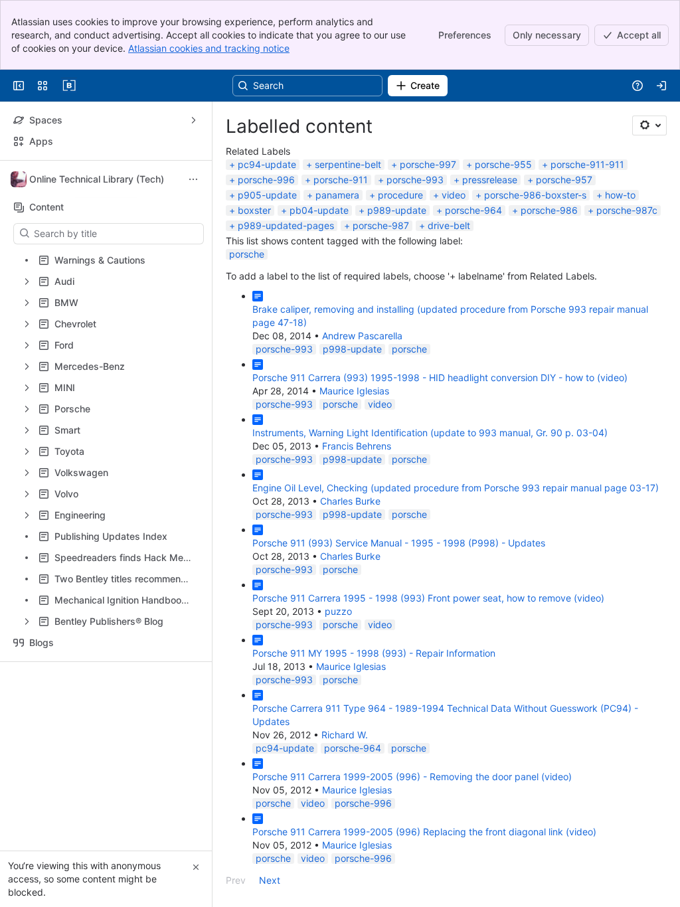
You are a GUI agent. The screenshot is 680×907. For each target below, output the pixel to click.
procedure (400, 195)
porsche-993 (415, 179)
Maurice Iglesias (354, 390)
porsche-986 (549, 210)
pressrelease (489, 179)
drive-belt (449, 225)
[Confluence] (69, 85)
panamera (337, 195)
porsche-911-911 (587, 164)
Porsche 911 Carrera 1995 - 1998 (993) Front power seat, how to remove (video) (428, 598)
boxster (254, 210)
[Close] (196, 867)
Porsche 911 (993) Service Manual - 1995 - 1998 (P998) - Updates (398, 542)
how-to (620, 195)
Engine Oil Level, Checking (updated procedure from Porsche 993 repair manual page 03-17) (455, 487)
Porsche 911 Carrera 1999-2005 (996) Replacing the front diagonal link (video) (424, 831)
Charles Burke (350, 501)
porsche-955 (503, 164)
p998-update (352, 349)
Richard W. (344, 734)
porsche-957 (564, 179)
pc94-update (267, 164)
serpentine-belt (348, 164)
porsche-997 (428, 164)
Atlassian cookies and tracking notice (209, 48)
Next (269, 880)
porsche (246, 254)
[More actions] (193, 179)
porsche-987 (381, 225)
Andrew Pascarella (362, 335)
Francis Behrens (356, 446)
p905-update (267, 195)
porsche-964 (473, 210)
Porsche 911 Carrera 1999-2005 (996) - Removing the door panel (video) (412, 776)
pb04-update (319, 210)
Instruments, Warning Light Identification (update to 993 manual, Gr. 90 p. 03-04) (430, 432)
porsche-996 (266, 179)
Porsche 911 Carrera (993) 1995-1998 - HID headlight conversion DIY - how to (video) (440, 377)
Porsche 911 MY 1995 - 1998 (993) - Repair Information (373, 653)
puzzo (338, 611)
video (454, 195)
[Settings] (649, 125)
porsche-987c (626, 210)
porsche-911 (340, 179)
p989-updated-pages (286, 225)
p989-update (396, 210)
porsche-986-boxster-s (535, 195)
